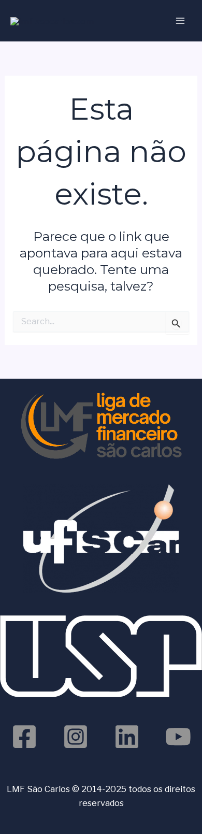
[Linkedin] (127, 736)
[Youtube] (178, 736)
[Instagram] (75, 736)
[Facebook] (24, 736)
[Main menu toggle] (180, 21)
